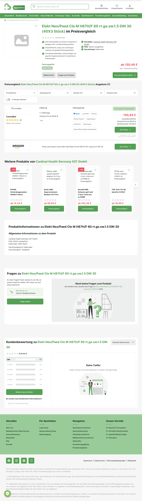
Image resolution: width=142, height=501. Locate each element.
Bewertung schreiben (24, 392)
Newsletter (10, 438)
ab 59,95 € (50, 203)
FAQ (7, 441)
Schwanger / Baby (62, 16)
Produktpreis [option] (11, 93)
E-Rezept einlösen (19, 99)
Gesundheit (9, 16)
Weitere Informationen (13, 123)
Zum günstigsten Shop (123, 75)
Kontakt (9, 444)
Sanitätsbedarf (87, 16)
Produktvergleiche (102, 16)
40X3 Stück (47, 68)
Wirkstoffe (77, 441)
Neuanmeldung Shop (47, 431)
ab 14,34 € (16, 203)
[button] (135, 185)
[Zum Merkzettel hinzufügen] (36, 26)
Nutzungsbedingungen (116, 461)
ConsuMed (11, 117)
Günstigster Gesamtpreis (124, 109)
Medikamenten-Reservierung (17, 431)
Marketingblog (45, 434)
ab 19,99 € (118, 203)
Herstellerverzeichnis (81, 434)
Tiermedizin (34, 16)
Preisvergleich (20, 209)
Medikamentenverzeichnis (83, 438)
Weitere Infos (49, 75)
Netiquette (132, 461)
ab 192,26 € (84, 203)
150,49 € (129, 115)
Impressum (87, 461)
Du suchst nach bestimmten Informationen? (24, 399)
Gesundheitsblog (119, 16)
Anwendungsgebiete (81, 444)
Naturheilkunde (47, 16)
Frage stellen (25, 301)
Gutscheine (133, 16)
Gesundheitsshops (80, 431)
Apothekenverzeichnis (82, 428)
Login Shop (43, 428)
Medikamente (21, 16)
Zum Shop (124, 130)
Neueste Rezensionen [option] (121, 342)
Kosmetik (76, 16)
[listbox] (20, 93)
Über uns (9, 428)
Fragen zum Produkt (66, 75)
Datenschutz (99, 461)
